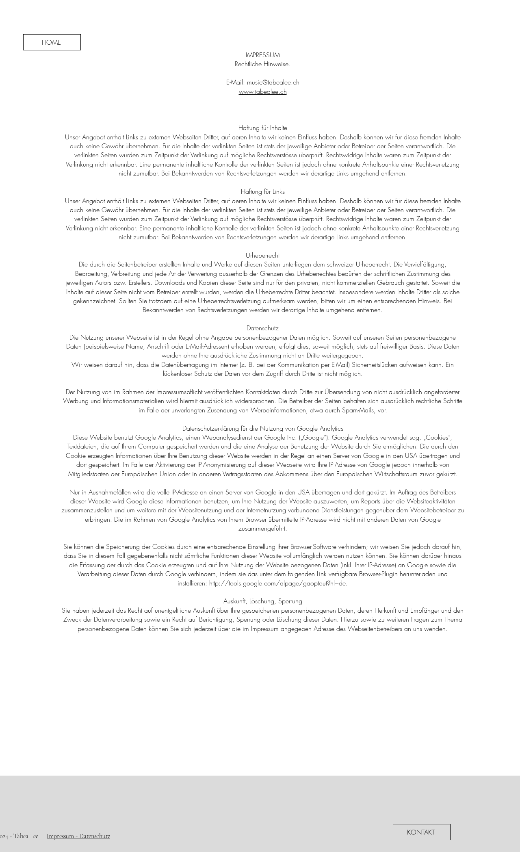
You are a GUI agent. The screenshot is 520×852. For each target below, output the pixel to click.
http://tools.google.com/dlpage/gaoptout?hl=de (277, 583)
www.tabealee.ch (263, 91)
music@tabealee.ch (273, 82)
